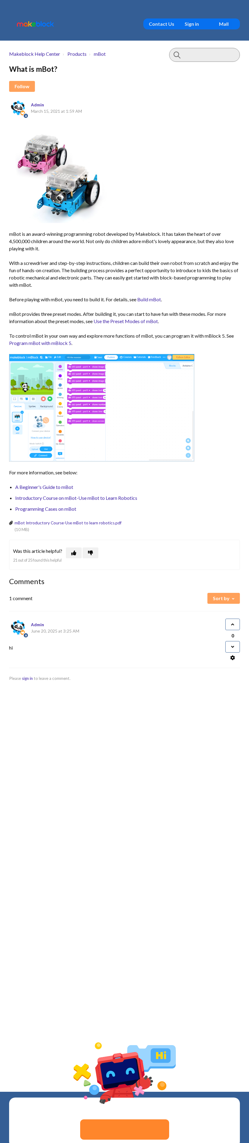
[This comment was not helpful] (232, 647)
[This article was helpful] (74, 552)
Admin (37, 104)
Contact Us (161, 24)
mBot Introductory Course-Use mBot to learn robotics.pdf (68, 522)
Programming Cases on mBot (45, 509)
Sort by (221, 598)
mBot (100, 54)
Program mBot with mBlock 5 (40, 343)
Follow (22, 86)
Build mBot (149, 299)
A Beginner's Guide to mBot (44, 487)
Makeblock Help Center (34, 54)
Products (77, 54)
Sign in (192, 24)
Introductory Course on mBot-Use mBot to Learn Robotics (76, 498)
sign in (27, 678)
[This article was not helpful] (90, 552)
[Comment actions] (232, 657)
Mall (224, 24)
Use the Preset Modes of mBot (126, 321)
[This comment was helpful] (232, 624)
